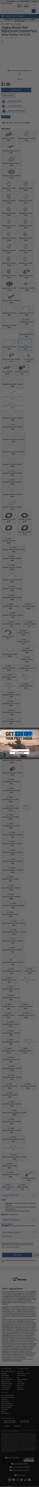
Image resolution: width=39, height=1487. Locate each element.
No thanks (19, 756)
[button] (19, 753)
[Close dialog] (1, 730)
